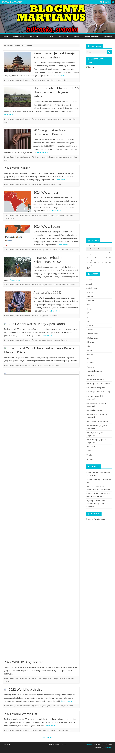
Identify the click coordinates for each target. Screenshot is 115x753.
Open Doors (47, 284)
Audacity (89, 284)
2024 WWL (38, 184)
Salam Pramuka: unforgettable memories (95, 503)
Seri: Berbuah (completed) (95, 388)
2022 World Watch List (25, 689)
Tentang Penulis (91, 36)
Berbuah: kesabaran (104, 489)
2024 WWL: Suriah (17, 168)
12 (44, 737)
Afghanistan (47, 678)
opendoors (60, 215)
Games (89, 309)
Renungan (90, 375)
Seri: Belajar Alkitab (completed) (98, 383)
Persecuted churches (23, 80)
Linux (88, 359)
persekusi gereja (53, 80)
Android (89, 280)
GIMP (88, 313)
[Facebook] (103, 1)
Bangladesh (38, 365)
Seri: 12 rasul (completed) (95, 379)
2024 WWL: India (45, 192)
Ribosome (90, 744)
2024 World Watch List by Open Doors (37, 324)
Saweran (108, 36)
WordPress (107, 747)
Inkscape (89, 325)
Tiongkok (63, 80)
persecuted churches (61, 119)
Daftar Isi (63, 36)
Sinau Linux (34, 36)
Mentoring (90, 367)
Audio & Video (91, 288)
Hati (87, 317)
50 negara (47, 706)
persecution (63, 249)
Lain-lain (89, 350)
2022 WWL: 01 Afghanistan (23, 662)
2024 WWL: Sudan (46, 226)
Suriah (58, 184)
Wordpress (90, 459)
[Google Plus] (106, 1)
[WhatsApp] (109, 1)
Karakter (89, 330)
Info (87, 321)
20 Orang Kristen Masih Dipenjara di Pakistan (50, 132)
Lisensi (76, 36)
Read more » (59, 75)
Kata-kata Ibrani (92, 334)
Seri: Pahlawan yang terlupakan (97, 421)
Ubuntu (89, 455)
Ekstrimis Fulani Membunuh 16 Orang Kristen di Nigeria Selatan (56, 92)
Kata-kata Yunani (92, 338)
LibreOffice (90, 354)
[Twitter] (101, 1)
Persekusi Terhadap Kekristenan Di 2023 (48, 259)
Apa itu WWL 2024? (47, 292)
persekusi (72, 284)
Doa (88, 305)
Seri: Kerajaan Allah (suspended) (98, 392)
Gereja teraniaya (40, 80)
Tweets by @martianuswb (95, 519)
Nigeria (50, 119)
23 (87, 263)
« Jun (88, 268)
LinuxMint (90, 363)
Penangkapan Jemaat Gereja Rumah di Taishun (54, 55)
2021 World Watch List (20, 714)
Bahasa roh (90, 292)
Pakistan (50, 157)
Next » (49, 737)
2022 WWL (38, 678)
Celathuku (49, 36)
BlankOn (89, 296)
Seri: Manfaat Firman (94, 410)
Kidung (88, 346)
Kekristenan (18, 36)
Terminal (89, 451)
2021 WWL (38, 730)
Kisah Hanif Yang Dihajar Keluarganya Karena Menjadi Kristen (39, 350)
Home (5, 36)
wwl (12, 218)
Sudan (71, 249)
